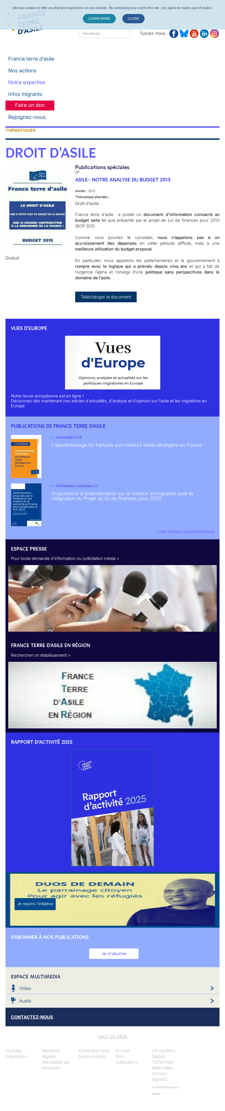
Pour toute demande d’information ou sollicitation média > (65, 558)
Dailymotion (16, 1056)
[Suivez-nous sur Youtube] (194, 32)
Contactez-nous (94, 1050)
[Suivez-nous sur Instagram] (214, 32)
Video (25, 988)
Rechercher (68, 33)
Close (133, 19)
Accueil (122, 1050)
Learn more (99, 19)
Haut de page (112, 1036)
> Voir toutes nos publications (185, 531)
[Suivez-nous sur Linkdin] (204, 32)
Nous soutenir (92, 1056)
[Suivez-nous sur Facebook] (173, 32)
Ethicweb (51, 1067)
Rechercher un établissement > (41, 655)
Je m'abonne (114, 953)
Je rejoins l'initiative (35, 903)
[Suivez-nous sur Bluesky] (184, 32)
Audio (25, 1001)
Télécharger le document (106, 297)
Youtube (13, 1050)
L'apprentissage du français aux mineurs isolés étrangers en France (127, 445)
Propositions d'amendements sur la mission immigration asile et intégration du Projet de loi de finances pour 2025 (122, 496)
